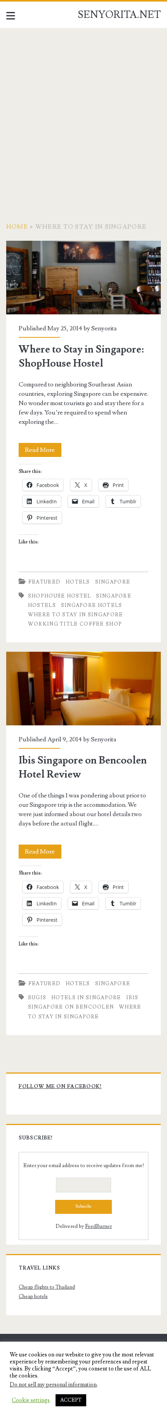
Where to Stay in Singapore (75, 615)
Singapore (112, 582)
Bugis (37, 998)
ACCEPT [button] (71, 1400)
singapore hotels (91, 605)
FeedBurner (98, 1226)
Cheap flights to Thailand (47, 1287)
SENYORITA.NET (119, 14)
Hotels (78, 582)
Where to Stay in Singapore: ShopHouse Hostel (83, 277)
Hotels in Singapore (86, 998)
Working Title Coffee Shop (75, 624)
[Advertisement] (83, 115)
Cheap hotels (33, 1296)
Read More (43, 451)
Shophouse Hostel (59, 596)
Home (17, 227)
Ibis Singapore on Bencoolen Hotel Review (83, 688)
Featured (44, 582)
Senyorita (104, 328)
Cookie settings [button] (31, 1400)
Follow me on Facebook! (60, 1086)
